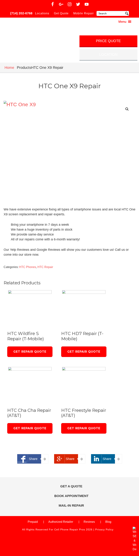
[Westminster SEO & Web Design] (134, 549)
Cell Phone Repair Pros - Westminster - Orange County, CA (34, 22)
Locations (42, 13)
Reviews (89, 521)
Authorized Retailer (60, 521)
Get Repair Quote (29, 351)
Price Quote (108, 41)
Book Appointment (71, 496)
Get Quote (61, 13)
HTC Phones (27, 267)
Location (108, 54)
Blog (108, 521)
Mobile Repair (83, 13)
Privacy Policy (104, 529)
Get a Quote (71, 486)
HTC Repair (45, 267)
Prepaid (33, 521)
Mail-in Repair (71, 505)
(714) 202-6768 (21, 13)
